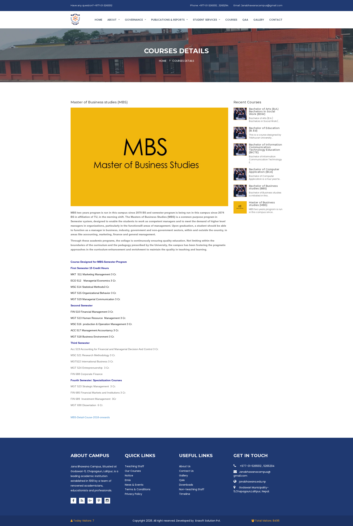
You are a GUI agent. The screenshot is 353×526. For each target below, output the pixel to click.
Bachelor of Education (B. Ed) (264, 129)
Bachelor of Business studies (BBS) (263, 187)
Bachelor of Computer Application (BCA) (264, 171)
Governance (134, 20)
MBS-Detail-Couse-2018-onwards (90, 417)
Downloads (186, 485)
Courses (231, 20)
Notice (129, 475)
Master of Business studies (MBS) (262, 204)
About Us (184, 466)
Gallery (258, 20)
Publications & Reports (168, 20)
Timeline (184, 494)
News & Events (134, 485)
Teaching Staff (134, 466)
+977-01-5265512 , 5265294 (256, 466)
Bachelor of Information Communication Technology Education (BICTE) (265, 148)
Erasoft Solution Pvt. (208, 520)
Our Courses (133, 471)
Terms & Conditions (137, 489)
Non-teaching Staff (191, 489)
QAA (245, 20)
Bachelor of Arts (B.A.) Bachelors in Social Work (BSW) (264, 111)
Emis (128, 480)
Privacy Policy (133, 494)
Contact (275, 20)
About (112, 20)
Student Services (205, 20)
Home (98, 20)
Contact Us (186, 471)
